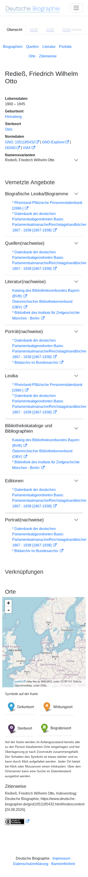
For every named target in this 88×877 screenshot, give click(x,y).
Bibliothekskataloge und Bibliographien (28, 428)
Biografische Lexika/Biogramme (36, 193)
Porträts (65, 47)
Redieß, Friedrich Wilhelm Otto (29, 160)
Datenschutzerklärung (30, 864)
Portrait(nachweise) (24, 519)
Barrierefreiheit (63, 864)
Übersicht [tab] (14, 30)
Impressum (61, 858)
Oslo (8, 129)
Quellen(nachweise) (24, 243)
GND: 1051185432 (20, 142)
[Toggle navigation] (76, 7)
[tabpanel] (44, 434)
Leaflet (18, 681)
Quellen (32, 47)
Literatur (49, 47)
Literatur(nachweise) (25, 281)
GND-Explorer (53, 142)
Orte (32, 56)
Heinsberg (13, 117)
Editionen (14, 480)
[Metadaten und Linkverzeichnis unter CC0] (17, 821)
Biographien (13, 47)
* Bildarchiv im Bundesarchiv (35, 362)
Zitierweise (48, 56)
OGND (10, 148)
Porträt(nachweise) (24, 331)
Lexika (11, 375)
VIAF (27, 148)
